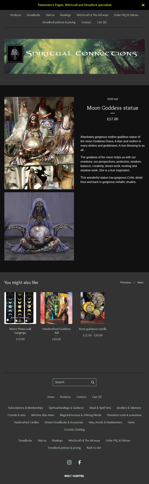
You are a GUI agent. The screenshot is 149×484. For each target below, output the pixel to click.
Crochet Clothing (74, 429)
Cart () (101, 22)
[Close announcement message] (143, 5)
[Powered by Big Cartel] (74, 476)
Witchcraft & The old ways (92, 15)
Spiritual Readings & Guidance (66, 408)
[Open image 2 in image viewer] (39, 226)
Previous (125, 282)
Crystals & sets (16, 415)
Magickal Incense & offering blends (80, 415)
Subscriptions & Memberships (25, 408)
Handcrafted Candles (26, 422)
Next (140, 282)
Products (16, 15)
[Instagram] (69, 462)
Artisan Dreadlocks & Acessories (64, 422)
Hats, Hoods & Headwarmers (105, 422)
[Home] (74, 56)
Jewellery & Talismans (129, 408)
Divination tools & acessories (124, 415)
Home (51, 397)
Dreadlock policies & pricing (59, 22)
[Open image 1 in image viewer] (39, 143)
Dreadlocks (33, 15)
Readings (65, 15)
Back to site (94, 447)
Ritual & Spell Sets (100, 408)
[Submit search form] (92, 382)
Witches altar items (42, 415)
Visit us (50, 15)
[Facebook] (79, 462)
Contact (86, 22)
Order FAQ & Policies (126, 15)
